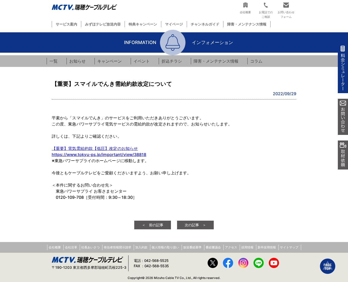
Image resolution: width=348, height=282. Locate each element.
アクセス (231, 247)
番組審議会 (213, 247)
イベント (141, 61)
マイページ (174, 24)
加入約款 (141, 247)
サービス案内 (66, 24)
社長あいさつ (90, 247)
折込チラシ (172, 61)
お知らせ (77, 61)
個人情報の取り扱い (165, 247)
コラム (256, 61)
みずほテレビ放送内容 (103, 24)
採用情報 (247, 247)
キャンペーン (109, 61)
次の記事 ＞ (195, 225)
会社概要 (55, 247)
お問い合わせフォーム (286, 14)
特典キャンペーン (143, 24)
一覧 (53, 61)
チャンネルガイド (205, 24)
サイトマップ (289, 247)
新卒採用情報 (267, 247)
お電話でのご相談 (266, 14)
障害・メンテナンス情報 (246, 24)
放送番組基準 (192, 247)
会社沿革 (71, 247)
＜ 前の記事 (152, 225)
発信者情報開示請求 (117, 247)
